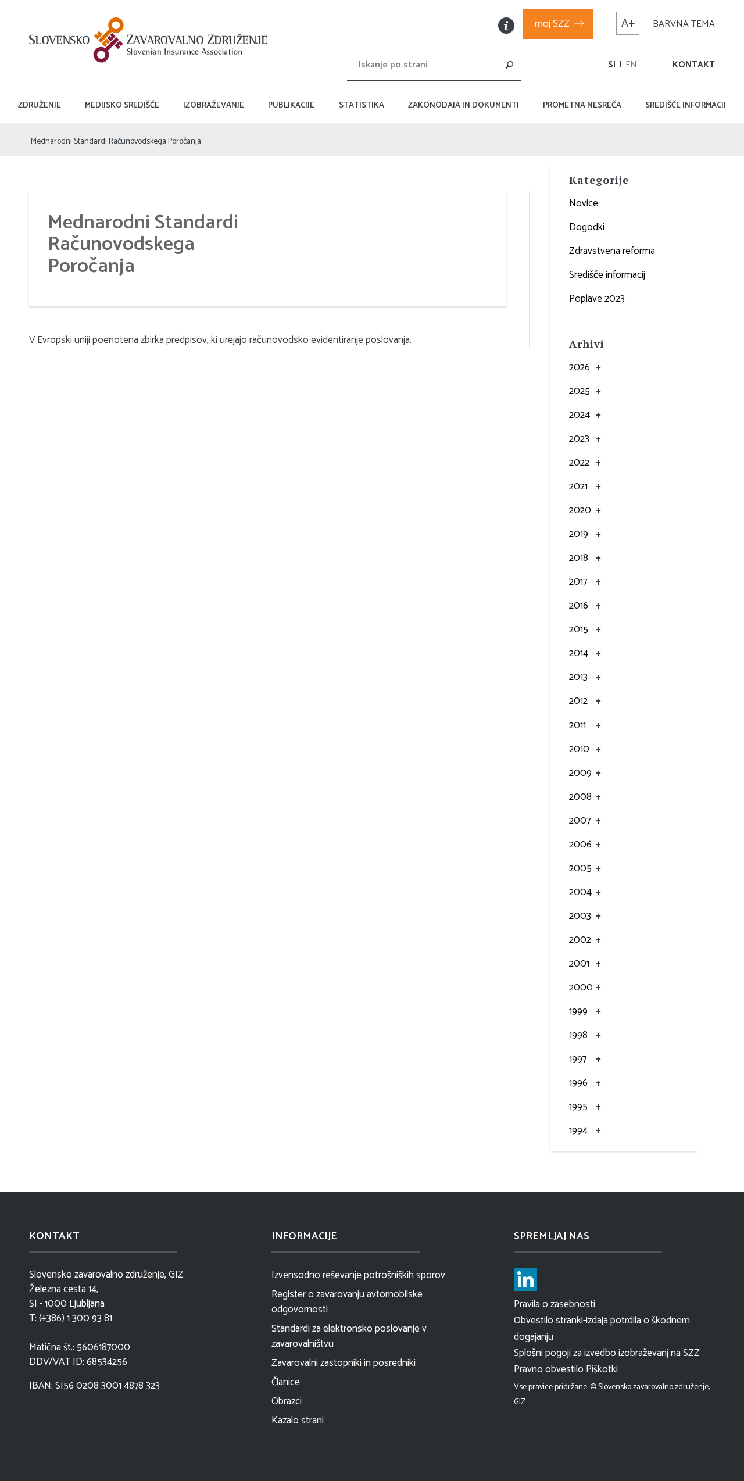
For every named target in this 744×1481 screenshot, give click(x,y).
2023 (579, 439)
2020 (580, 510)
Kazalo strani (297, 1420)
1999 (578, 1011)
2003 (580, 916)
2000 (580, 987)
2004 (580, 892)
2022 (579, 463)
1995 (578, 1107)
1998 (578, 1035)
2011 (577, 725)
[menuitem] (612, 65)
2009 (580, 773)
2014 (578, 653)
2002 (580, 940)
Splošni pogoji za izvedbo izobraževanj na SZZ (607, 1353)
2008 (580, 797)
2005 (580, 868)
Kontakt (694, 65)
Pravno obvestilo (549, 1369)
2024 (579, 415)
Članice (285, 1382)
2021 (578, 486)
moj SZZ (552, 24)
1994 (578, 1130)
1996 (578, 1083)
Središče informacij (607, 275)
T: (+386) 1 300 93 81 (70, 1318)
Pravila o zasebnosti (554, 1304)
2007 (580, 821)
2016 (578, 606)
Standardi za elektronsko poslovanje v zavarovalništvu (349, 1336)
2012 (578, 701)
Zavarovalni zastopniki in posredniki (343, 1363)
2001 (579, 964)
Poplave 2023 (597, 299)
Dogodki (586, 227)
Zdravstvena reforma (612, 251)
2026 (579, 367)
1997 (577, 1059)
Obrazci (286, 1401)
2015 (578, 629)
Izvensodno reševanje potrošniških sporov (358, 1275)
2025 (579, 391)
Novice (583, 203)
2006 (580, 844)
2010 (579, 749)
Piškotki (602, 1369)
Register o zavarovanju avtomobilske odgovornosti (347, 1302)
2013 (578, 677)
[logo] (151, 40)
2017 (578, 582)
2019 (578, 534)
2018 (578, 558)
